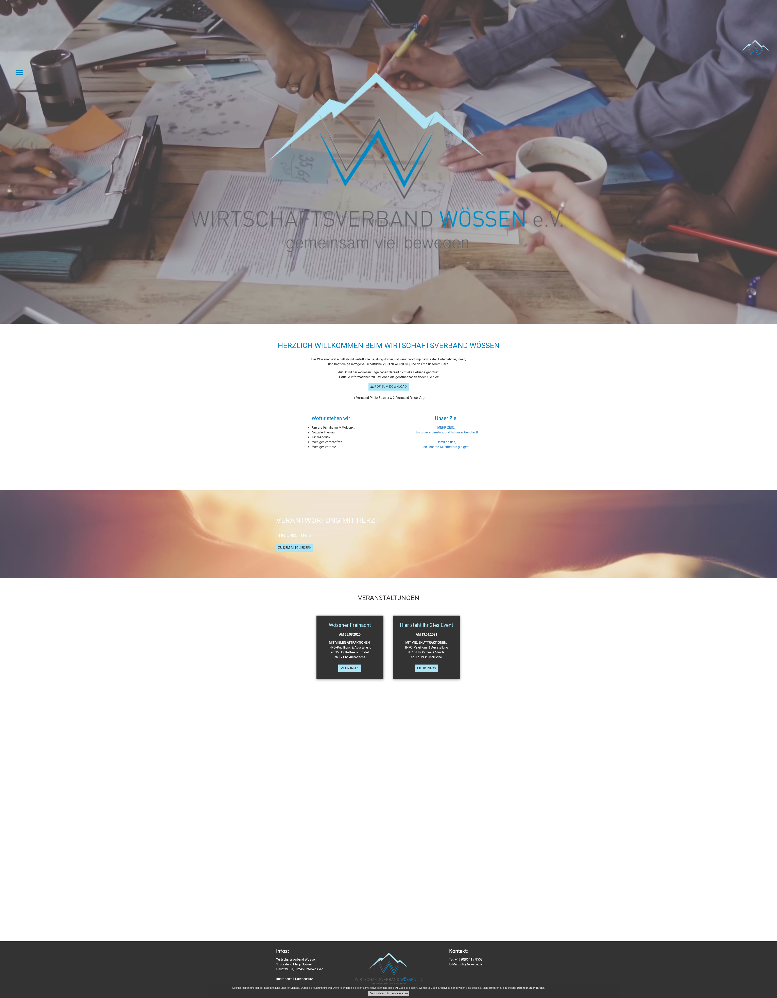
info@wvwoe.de (471, 964)
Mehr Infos (349, 668)
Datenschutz (304, 979)
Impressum (284, 979)
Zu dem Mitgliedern (294, 548)
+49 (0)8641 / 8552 (469, 959)
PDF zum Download (390, 387)
